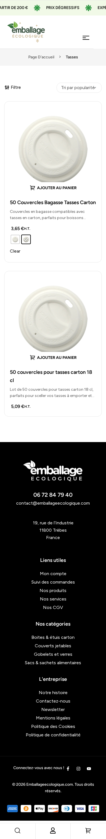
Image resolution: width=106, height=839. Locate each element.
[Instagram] (78, 768)
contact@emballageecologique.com (53, 503)
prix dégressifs (58, 7)
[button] (53, 357)
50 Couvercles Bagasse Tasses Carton (53, 202)
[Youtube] (89, 768)
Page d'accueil (41, 57)
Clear (15, 251)
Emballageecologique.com (49, 784)
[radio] (15, 239)
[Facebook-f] (68, 768)
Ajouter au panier (57, 188)
